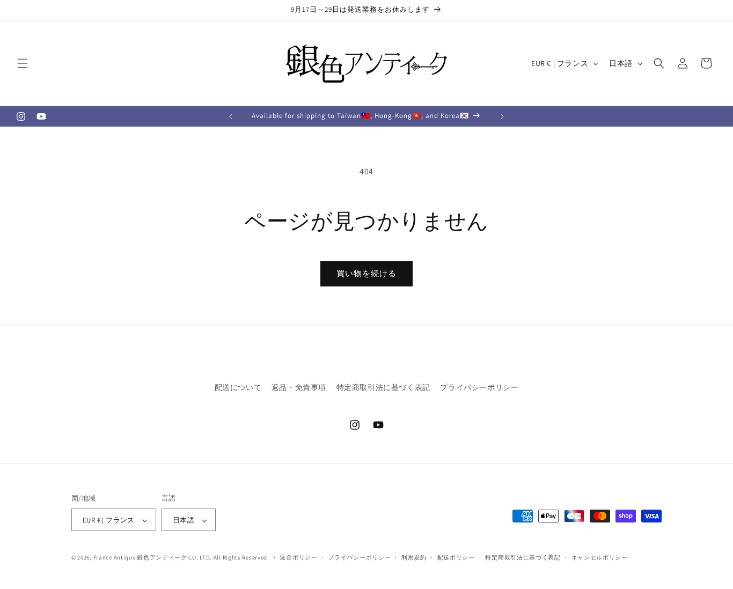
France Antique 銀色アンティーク (140, 558)
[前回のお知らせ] (231, 116)
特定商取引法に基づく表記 (383, 387)
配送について (238, 387)
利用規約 (414, 557)
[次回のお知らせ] (502, 116)
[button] (22, 63)
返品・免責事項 (299, 387)
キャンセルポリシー (599, 557)
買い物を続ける (366, 273)
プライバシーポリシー (479, 387)
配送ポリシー (456, 557)
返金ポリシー (298, 557)
